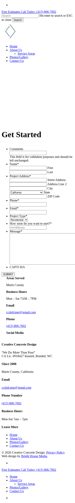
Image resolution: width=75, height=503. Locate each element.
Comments (16, 149)
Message (16, 231)
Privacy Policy (55, 452)
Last (50, 172)
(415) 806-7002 (16, 326)
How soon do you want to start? (31, 223)
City (50, 188)
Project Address (20, 176)
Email (14, 208)
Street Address (56, 180)
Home (13, 435)
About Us (16, 438)
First (50, 168)
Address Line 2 (57, 184)
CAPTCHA (17, 267)
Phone (14, 200)
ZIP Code (53, 196)
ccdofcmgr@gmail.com (21, 312)
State (47, 192)
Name (14, 164)
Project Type (18, 216)
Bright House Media (34, 456)
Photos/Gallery (19, 442)
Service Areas (26, 484)
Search (18, 19)
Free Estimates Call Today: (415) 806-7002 (29, 11)
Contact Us (17, 445)
